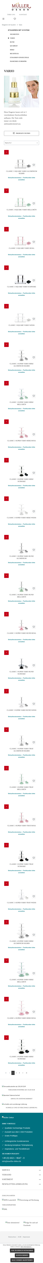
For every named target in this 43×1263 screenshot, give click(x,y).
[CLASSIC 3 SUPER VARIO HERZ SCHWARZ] (21, 467)
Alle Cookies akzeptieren (22, 1260)
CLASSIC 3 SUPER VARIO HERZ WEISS (21, 518)
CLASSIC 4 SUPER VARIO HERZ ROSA (21, 1018)
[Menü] (3, 19)
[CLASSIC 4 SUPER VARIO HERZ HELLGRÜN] (21, 967)
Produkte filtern (23, 133)
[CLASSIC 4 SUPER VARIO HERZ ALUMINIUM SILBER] (21, 928)
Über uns (11, 14)
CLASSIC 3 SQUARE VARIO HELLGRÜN (21, 210)
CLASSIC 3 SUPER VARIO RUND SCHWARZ (21, 673)
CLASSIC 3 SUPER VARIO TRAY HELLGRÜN (21, 788)
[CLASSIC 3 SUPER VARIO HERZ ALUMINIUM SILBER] (21, 351)
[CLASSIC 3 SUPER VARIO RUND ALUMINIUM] (21, 544)
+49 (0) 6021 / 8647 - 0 (13, 1158)
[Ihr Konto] (20, 19)
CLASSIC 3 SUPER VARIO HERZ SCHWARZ (21, 480)
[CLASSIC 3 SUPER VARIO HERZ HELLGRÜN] (21, 390)
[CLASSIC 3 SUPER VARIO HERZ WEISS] (21, 505)
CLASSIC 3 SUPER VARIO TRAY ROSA (21, 826)
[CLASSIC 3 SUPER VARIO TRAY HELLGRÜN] (21, 774)
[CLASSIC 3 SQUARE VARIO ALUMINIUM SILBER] (21, 159)
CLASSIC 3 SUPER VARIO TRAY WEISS (21, 903)
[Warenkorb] (25, 19)
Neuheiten (14, 34)
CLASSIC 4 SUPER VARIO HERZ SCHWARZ (21, 1058)
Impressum (26, 1237)
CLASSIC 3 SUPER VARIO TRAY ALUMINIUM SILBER (21, 750)
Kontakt (23, 14)
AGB (20, 1237)
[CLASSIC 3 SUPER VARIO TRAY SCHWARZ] (21, 851)
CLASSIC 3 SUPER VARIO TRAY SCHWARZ (21, 865)
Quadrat (14, 46)
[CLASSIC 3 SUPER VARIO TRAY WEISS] (21, 890)
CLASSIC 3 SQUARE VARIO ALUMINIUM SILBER (21, 172)
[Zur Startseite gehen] (21, 6)
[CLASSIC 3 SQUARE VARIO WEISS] (21, 313)
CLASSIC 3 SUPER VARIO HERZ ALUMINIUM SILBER (21, 365)
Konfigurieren (22, 1255)
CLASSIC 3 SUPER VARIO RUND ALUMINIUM (21, 557)
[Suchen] (9, 19)
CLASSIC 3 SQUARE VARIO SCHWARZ (21, 287)
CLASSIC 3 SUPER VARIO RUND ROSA (21, 633)
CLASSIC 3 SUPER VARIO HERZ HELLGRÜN (21, 403)
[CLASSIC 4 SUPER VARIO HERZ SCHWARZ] (21, 1044)
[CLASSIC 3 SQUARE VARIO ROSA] (21, 236)
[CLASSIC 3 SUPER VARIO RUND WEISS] (21, 697)
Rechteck (14, 53)
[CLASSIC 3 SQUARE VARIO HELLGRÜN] (21, 197)
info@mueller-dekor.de (11, 1161)
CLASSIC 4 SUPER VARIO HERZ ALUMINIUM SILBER (21, 942)
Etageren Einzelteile (19, 57)
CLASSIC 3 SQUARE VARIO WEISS (21, 325)
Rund (12, 42)
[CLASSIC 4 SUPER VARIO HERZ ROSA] (21, 1005)
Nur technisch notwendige (22, 1250)
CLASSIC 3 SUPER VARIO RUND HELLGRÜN (21, 596)
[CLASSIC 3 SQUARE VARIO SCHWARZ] (21, 274)
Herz (12, 50)
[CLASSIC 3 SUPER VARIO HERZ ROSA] (21, 428)
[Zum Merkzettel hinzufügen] (34, 165)
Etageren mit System (18, 30)
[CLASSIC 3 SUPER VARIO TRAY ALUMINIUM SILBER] (21, 736)
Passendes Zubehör (18, 61)
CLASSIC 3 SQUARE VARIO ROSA (21, 248)
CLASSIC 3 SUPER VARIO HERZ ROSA (21, 441)
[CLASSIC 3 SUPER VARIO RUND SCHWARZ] (21, 659)
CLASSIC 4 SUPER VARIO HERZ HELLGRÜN (21, 981)
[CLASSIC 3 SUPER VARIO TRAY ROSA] (21, 813)
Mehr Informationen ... (26, 1247)
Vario (12, 38)
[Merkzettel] (14, 19)
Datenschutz (12, 1237)
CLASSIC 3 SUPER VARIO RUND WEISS (21, 710)
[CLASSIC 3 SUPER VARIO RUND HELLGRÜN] (21, 582)
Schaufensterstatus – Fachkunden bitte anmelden (21, 179)
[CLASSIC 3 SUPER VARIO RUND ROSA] (21, 620)
